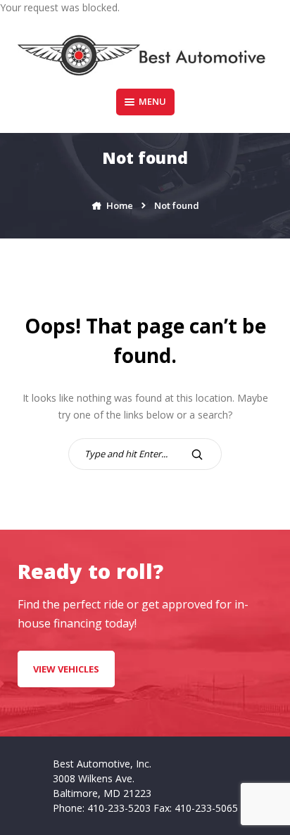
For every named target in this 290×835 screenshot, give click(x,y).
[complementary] (248, 793)
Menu (152, 101)
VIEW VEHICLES (66, 669)
